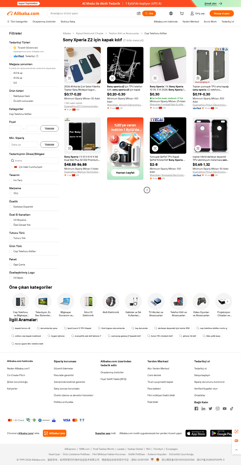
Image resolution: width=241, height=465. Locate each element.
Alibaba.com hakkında (20, 361)
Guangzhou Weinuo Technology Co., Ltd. (82, 171)
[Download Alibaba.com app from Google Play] (222, 433)
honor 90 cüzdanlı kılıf (162, 336)
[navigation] (34, 156)
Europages (172, 449)
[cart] (182, 14)
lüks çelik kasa (213, 336)
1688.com (84, 449)
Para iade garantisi (64, 375)
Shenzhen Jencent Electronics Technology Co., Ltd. (125, 104)
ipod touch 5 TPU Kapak (79, 328)
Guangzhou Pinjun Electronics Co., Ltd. (211, 104)
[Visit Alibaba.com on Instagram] (217, 408)
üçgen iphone (58, 336)
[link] (236, 431)
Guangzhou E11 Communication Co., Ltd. (82, 106)
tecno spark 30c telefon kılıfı (29, 344)
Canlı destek (154, 375)
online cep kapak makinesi (28, 336)
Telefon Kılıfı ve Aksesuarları (124, 33)
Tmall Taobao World (103, 449)
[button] (139, 13)
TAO (148, 449)
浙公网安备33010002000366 (178, 459)
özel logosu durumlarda (113, 328)
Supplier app (102, 433)
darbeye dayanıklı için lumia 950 (174, 328)
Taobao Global (135, 449)
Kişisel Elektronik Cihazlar (90, 33)
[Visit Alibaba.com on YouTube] (224, 408)
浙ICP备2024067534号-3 (210, 459)
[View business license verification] (152, 459)
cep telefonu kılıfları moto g (213, 328)
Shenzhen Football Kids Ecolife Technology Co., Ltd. (168, 104)
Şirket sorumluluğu (17, 381)
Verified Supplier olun (206, 388)
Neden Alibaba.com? (18, 368)
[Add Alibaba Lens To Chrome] (54, 433)
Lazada (120, 449)
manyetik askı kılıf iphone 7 (88, 336)
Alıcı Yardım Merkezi (158, 368)
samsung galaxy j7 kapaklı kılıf (126, 336)
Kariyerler (12, 388)
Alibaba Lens (25, 433)
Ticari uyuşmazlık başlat (160, 381)
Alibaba (67, 33)
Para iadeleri (154, 388)
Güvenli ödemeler (63, 368)
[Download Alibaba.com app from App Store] (196, 433)
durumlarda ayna (48, 328)
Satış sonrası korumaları (67, 388)
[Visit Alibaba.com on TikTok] (232, 408)
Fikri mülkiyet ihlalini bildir (161, 395)
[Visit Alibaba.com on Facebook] (196, 408)
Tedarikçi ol (200, 368)
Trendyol (158, 449)
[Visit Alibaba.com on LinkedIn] (203, 408)
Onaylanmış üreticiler (112, 372)
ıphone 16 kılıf (189, 336)
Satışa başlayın (202, 375)
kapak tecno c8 (22, 328)
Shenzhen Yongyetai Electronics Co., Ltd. (168, 175)
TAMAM (49, 128)
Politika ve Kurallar (63, 402)
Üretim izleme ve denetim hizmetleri (73, 395)
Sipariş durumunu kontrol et (209, 381)
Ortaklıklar (199, 395)
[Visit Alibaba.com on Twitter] (210, 408)
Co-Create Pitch (16, 375)
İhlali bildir (152, 402)
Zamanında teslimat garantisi (69, 381)
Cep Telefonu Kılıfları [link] (155, 33)
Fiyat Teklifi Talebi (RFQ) (113, 379)
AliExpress (70, 449)
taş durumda (141, 328)
